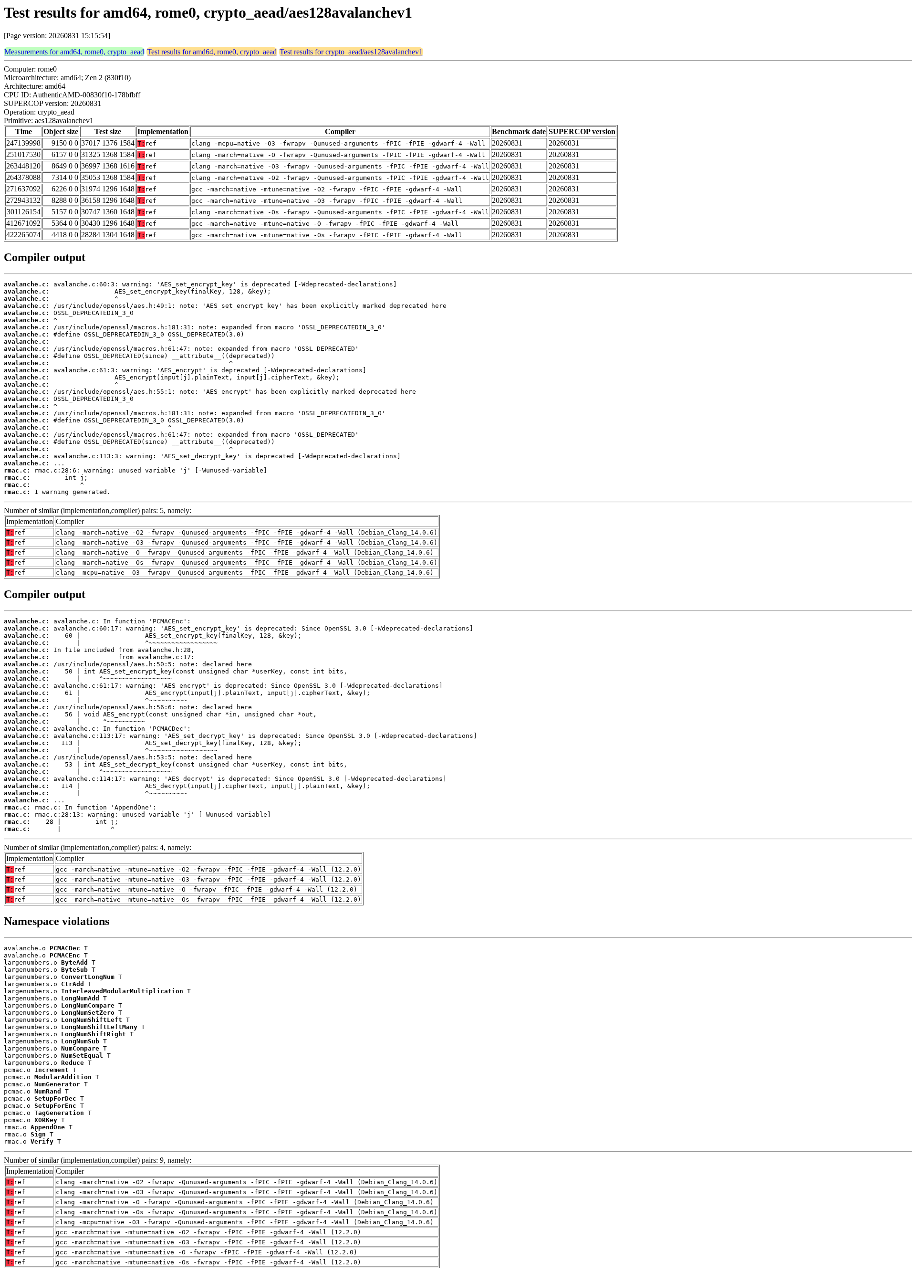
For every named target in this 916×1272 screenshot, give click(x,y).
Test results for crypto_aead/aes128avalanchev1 (351, 52)
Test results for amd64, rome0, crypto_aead (212, 52)
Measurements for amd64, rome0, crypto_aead (74, 52)
